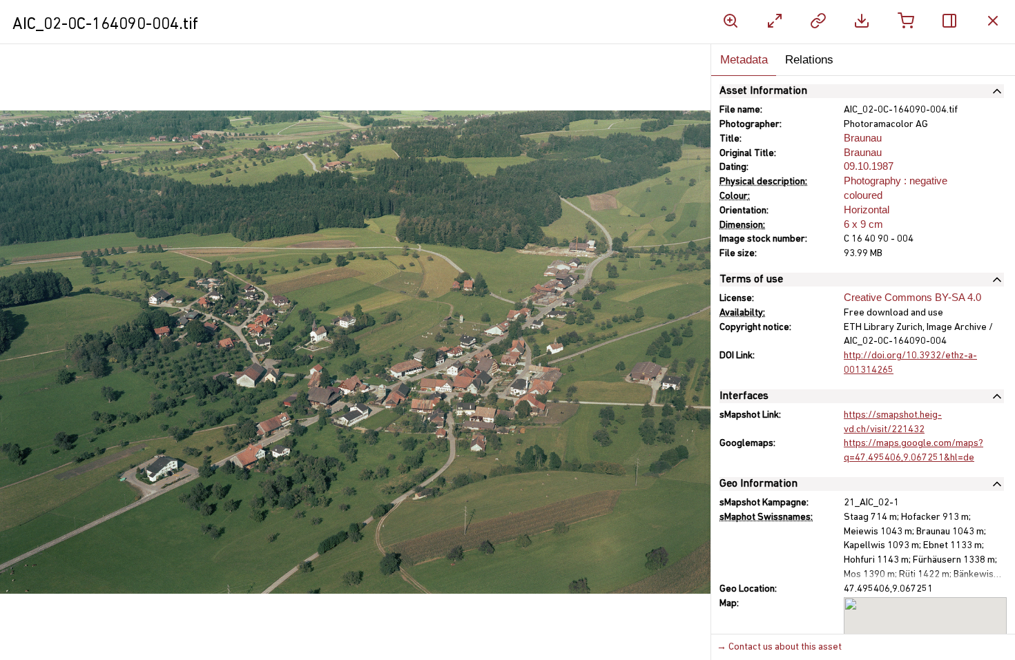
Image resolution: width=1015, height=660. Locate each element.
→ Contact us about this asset (779, 647)
